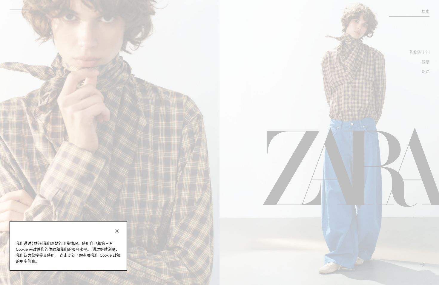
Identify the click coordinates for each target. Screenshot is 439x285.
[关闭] (117, 231)
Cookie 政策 (110, 255)
